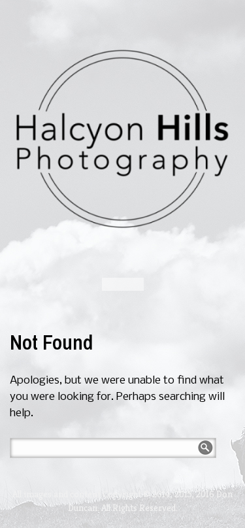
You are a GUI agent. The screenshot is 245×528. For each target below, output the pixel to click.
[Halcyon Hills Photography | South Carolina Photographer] (122, 138)
